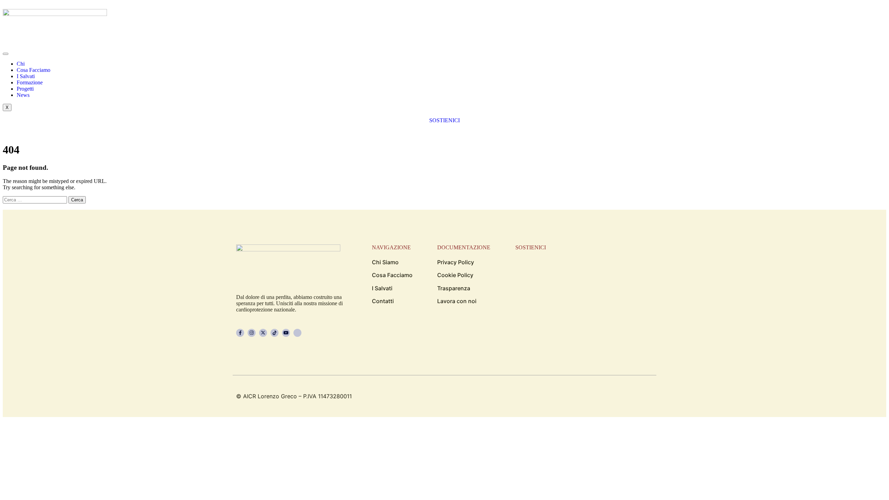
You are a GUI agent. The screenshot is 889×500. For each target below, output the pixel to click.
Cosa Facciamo (33, 70)
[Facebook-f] (240, 333)
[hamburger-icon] (5, 54)
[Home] (55, 14)
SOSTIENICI (444, 120)
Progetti (25, 89)
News (23, 95)
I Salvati (26, 76)
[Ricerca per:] (35, 199)
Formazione (30, 82)
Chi (21, 64)
